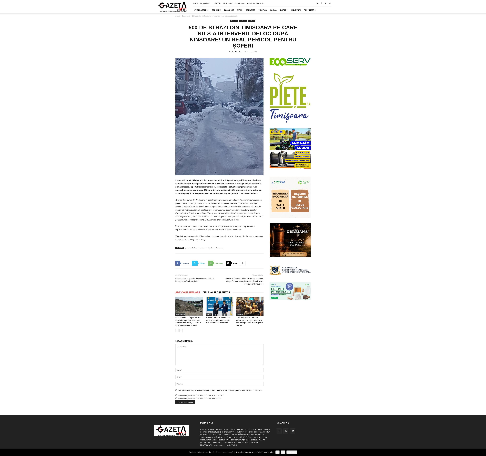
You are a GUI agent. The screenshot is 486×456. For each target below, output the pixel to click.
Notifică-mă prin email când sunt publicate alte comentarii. (201, 395)
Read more (291, 452)
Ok (277, 452)
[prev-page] (177, 330)
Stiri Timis (251, 21)
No (283, 452)
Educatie (216, 10)
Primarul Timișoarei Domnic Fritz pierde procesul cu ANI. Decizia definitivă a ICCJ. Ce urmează (218, 320)
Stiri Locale (200, 10)
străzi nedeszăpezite (206, 248)
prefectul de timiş (191, 248)
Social (273, 10)
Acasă (177, 16)
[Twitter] (325, 3)
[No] (483, 452)
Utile (239, 10)
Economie (229, 10)
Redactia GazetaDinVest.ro (256, 3)
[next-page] (181, 330)
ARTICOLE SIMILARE (187, 292)
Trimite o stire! (227, 3)
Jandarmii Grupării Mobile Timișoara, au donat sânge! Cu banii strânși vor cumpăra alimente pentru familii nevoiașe (244, 281)
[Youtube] (330, 3)
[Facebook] (321, 3)
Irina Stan (238, 52)
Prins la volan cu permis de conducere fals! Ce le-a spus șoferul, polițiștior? (194, 279)
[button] (317, 3)
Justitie (284, 10)
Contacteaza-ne (240, 3)
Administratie (180, 314)
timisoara (219, 248)
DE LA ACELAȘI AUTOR (216, 292)
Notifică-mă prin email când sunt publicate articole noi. (199, 398)
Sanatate (250, 10)
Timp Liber (309, 10)
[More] (243, 263)
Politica (262, 10)
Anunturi (296, 10)
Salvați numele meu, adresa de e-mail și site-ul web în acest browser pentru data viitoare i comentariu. (220, 390)
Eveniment (186, 16)
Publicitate (217, 3)
